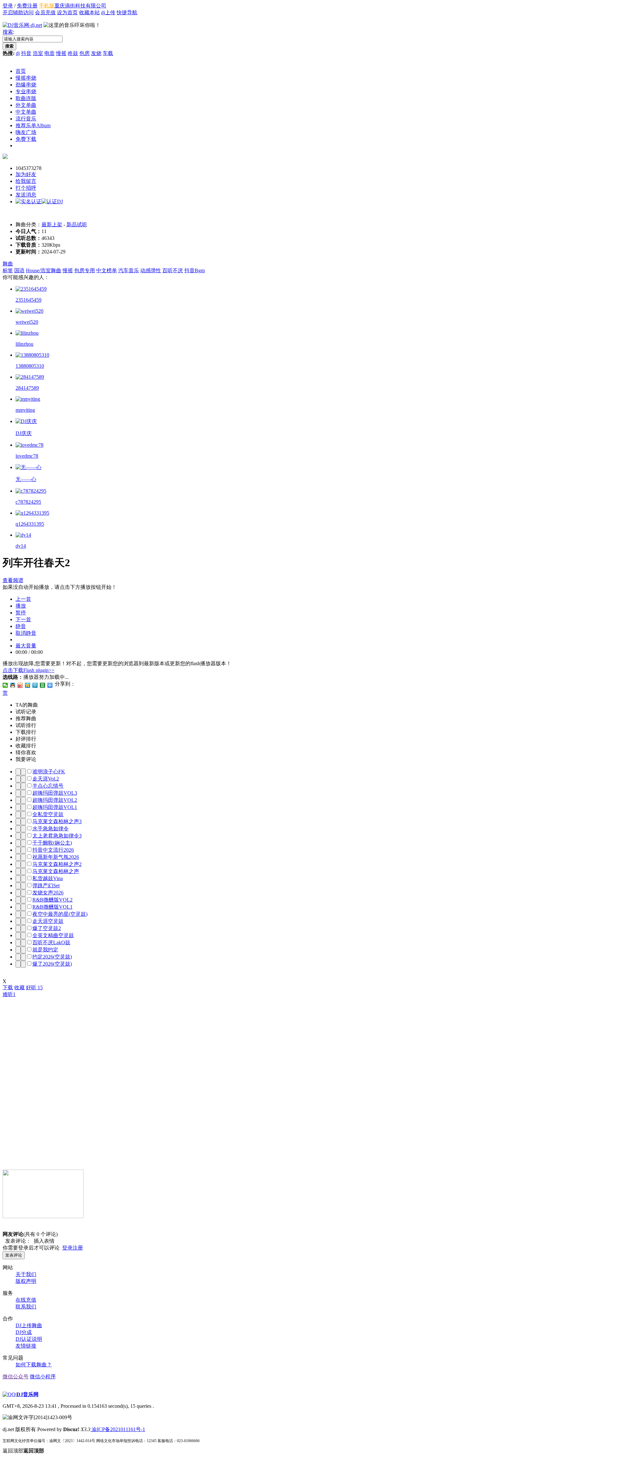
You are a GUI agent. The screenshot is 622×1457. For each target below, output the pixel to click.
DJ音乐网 (28, 1394)
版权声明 (26, 1281)
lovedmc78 (27, 456)
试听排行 (26, 725)
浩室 (38, 53)
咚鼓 (73, 53)
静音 (21, 626)
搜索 (8, 32)
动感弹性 (150, 270)
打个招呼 (26, 188)
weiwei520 (27, 322)
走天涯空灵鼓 (47, 921)
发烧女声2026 (47, 892)
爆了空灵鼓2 (46, 928)
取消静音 (26, 633)
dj (18, 53)
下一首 (23, 619)
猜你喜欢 (26, 752)
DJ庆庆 (24, 433)
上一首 (23, 599)
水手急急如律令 (50, 828)
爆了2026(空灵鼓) (52, 964)
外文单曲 (26, 105)
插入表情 (42, 1241)
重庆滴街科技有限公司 (80, 5)
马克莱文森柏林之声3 (57, 821)
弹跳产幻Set (46, 885)
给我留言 (26, 181)
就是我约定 (45, 949)
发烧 (96, 53)
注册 (78, 1247)
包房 (84, 53)
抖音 (26, 53)
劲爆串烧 (26, 84)
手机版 (46, 5)
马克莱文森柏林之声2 (57, 864)
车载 (108, 53)
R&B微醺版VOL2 (52, 899)
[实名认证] (28, 201)
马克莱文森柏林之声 (55, 871)
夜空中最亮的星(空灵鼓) (59, 914)
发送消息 (26, 194)
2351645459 (28, 300)
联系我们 (26, 1306)
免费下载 (26, 139)
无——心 (26, 479)
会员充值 (45, 12)
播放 (21, 606)
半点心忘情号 (47, 786)
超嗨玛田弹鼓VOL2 (54, 800)
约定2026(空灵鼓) (52, 956)
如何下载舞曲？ (34, 1364)
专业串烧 (26, 91)
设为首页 (67, 12)
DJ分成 (24, 1332)
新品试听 (76, 224)
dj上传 (108, 12)
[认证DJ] (52, 201)
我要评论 (26, 759)
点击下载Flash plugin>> (28, 670)
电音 (49, 53)
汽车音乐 (128, 270)
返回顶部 (23, 1450)
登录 (8, 5)
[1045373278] (5, 157)
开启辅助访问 (18, 12)
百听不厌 (172, 270)
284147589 (27, 388)
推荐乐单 (33, 125)
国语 (19, 270)
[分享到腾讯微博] (35, 685)
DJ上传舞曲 (29, 1325)
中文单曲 (26, 112)
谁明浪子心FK (48, 771)
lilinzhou (24, 344)
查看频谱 (13, 580)
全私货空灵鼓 (47, 814)
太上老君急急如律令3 (57, 835)
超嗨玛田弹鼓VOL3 (54, 793)
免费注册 (27, 5)
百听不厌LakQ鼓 (51, 942)
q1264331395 (30, 524)
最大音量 (26, 645)
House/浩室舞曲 (43, 270)
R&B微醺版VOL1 (52, 907)
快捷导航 (127, 12)
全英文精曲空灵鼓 (53, 935)
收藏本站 (89, 12)
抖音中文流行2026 (53, 850)
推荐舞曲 (26, 718)
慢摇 (61, 53)
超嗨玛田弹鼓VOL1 (54, 807)
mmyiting (25, 410)
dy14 (21, 546)
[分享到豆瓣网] (42, 685)
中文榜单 (106, 270)
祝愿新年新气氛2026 (55, 857)
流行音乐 (26, 118)
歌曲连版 (26, 98)
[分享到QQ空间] (27, 685)
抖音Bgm (194, 270)
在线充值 (26, 1300)
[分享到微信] (5, 685)
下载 (8, 987)
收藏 (19, 987)
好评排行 (26, 739)
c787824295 (28, 502)
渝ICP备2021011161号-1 (117, 1429)
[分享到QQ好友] (13, 685)
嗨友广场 (26, 132)
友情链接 (26, 1346)
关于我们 (26, 1274)
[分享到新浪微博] (20, 685)
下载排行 (26, 732)
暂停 (21, 612)
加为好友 (26, 174)
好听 (34, 987)
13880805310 (30, 366)
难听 (9, 994)
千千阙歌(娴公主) (52, 843)
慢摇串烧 (26, 78)
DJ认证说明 (29, 1339)
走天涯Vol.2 (45, 778)
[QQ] (9, 1394)
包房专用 (84, 270)
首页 (21, 71)
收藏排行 (26, 745)
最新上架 (51, 224)
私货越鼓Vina (47, 878)
